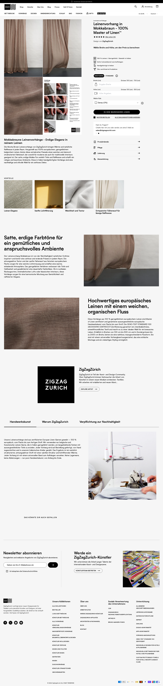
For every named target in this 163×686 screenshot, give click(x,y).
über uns (40, 7)
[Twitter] (10, 624)
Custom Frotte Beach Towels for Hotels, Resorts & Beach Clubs (147, 660)
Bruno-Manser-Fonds (116, 622)
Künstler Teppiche (59, 645)
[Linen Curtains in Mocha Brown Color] (23, 48)
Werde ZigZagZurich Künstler (91, 614)
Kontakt (83, 629)
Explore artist (87, 389)
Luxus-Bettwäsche (59, 614)
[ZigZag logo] (10, 7)
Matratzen (56, 657)
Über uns (83, 606)
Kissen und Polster (59, 649)
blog (49, 7)
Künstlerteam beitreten (86, 570)
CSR (109, 608)
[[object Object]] (117, 76)
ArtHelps (111, 618)
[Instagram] (16, 624)
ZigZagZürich (107, 41)
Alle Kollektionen (59, 606)
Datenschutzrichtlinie (144, 616)
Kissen (54, 660)
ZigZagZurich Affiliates (89, 617)
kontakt (79, 7)
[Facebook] (5, 624)
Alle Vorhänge (58, 621)
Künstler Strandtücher (61, 668)
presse (57, 7)
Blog (82, 625)
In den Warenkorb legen (117, 112)
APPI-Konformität (142, 631)
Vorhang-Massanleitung (145, 635)
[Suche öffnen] (135, 6)
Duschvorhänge (58, 664)
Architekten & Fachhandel (90, 621)
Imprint (139, 620)
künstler (30, 7)
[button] (157, 6)
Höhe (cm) (96, 89)
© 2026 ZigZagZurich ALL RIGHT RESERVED (60, 683)
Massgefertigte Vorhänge (62, 631)
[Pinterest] (21, 624)
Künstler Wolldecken (60, 641)
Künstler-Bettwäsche (60, 617)
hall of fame (67, 7)
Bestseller (56, 610)
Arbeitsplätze (85, 610)
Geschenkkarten (58, 672)
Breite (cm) (97, 80)
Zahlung (139, 624)
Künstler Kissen (58, 653)
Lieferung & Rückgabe (144, 612)
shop (21, 7)
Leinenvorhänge (100, 20)
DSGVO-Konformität (143, 627)
